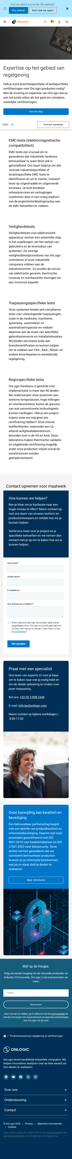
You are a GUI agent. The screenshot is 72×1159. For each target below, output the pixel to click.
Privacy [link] (29, 1123)
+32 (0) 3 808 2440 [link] (32, 697)
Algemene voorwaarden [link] (49, 1123)
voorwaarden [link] (58, 1014)
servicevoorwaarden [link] (14, 1136)
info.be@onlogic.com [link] (32, 706)
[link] (20, 22)
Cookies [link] (12, 1127)
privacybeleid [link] (54, 1132)
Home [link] (4, 1036)
